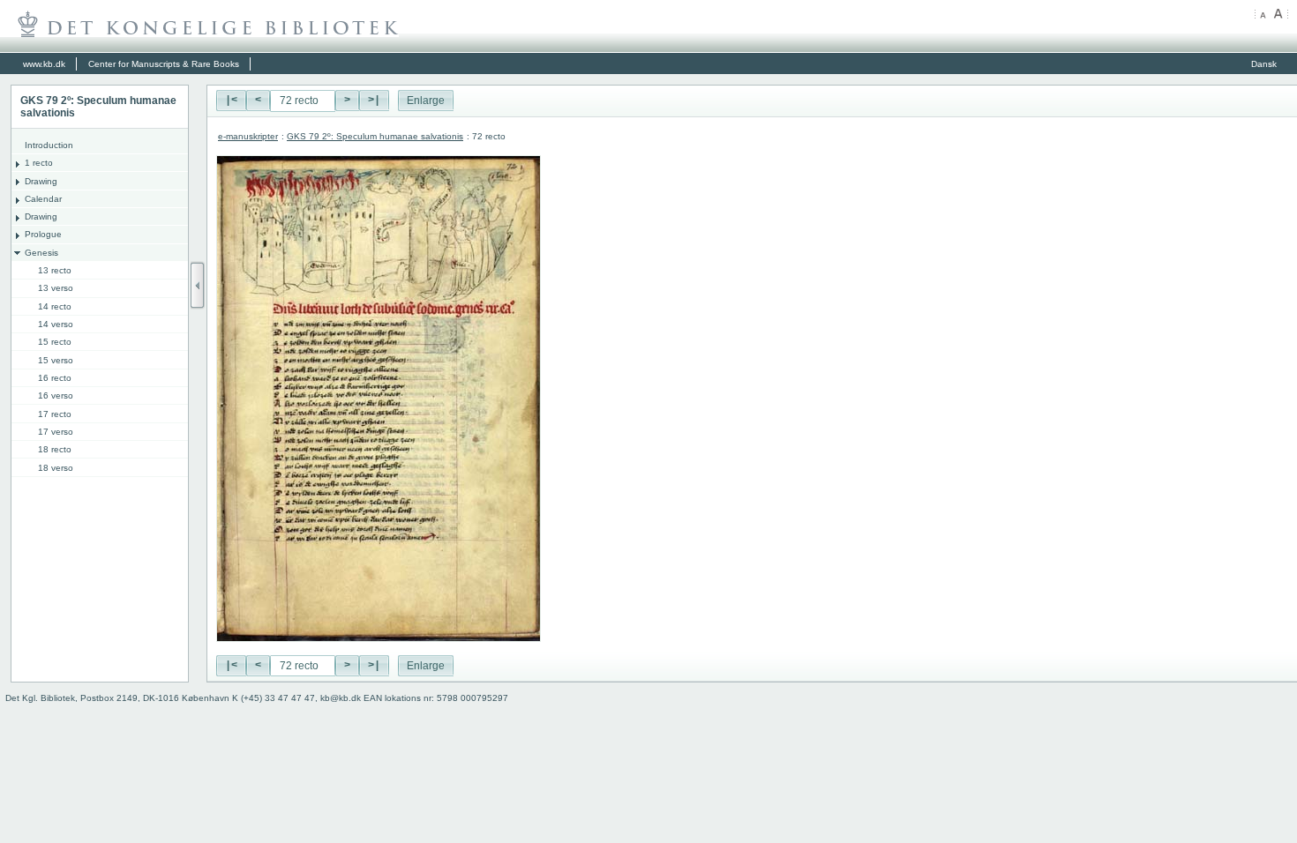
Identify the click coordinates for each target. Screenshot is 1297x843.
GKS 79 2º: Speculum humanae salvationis (375, 136)
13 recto (54, 270)
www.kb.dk (44, 64)
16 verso (55, 395)
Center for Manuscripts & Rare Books (163, 64)
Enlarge (426, 100)
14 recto (54, 306)
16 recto (54, 378)
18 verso (55, 468)
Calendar (43, 199)
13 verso (55, 288)
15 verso (55, 360)
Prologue (43, 234)
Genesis (41, 252)
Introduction (49, 145)
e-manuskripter (248, 136)
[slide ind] (198, 285)
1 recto (39, 163)
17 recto (54, 414)
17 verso (55, 431)
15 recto (54, 342)
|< (231, 100)
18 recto (54, 449)
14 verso (55, 324)
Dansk (1264, 64)
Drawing (41, 181)
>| (374, 100)
